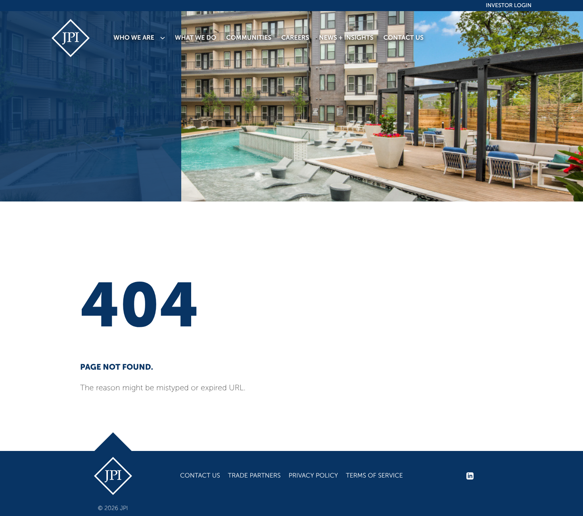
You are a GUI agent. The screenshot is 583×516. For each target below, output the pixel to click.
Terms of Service (374, 476)
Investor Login (508, 5)
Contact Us (200, 476)
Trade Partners (254, 476)
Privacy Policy (313, 476)
